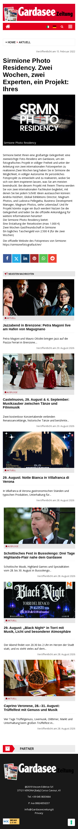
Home (12, 42)
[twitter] (16, 258)
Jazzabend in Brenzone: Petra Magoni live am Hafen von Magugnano (37, 327)
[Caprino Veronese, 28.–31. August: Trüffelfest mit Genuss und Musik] (39, 678)
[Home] (6, 26)
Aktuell (24, 42)
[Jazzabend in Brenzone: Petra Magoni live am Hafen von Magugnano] (38, 297)
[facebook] (7, 258)
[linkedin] (25, 258)
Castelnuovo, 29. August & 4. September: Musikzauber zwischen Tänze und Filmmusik (36, 403)
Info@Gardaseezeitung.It (39, 809)
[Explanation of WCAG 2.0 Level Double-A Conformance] (11, 821)
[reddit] (52, 258)
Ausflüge (12, 392)
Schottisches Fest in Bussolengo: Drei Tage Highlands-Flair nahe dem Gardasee (39, 555)
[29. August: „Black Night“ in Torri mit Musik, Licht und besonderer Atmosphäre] (39, 600)
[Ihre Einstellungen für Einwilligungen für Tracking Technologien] (71, 822)
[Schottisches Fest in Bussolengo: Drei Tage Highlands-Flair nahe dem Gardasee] (39, 525)
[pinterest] (34, 258)
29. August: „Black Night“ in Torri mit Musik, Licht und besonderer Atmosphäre (37, 630)
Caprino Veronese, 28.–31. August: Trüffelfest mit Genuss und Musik (32, 708)
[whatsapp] (43, 258)
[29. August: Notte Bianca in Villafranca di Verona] (38, 450)
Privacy (39, 813)
